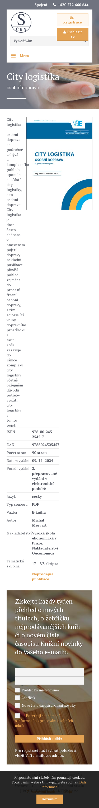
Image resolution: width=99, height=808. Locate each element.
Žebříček (28, 697)
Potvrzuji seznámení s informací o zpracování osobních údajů (44, 720)
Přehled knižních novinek (40, 690)
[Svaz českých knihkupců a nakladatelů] (24, 22)
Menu (24, 55)
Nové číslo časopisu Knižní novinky (49, 705)
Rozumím (50, 799)
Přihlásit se (74, 34)
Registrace (72, 22)
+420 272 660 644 (73, 4)
